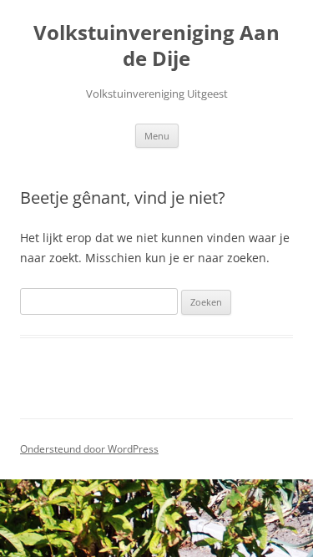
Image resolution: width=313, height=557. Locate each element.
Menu (156, 135)
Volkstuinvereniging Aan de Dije (156, 46)
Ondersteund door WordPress (89, 449)
